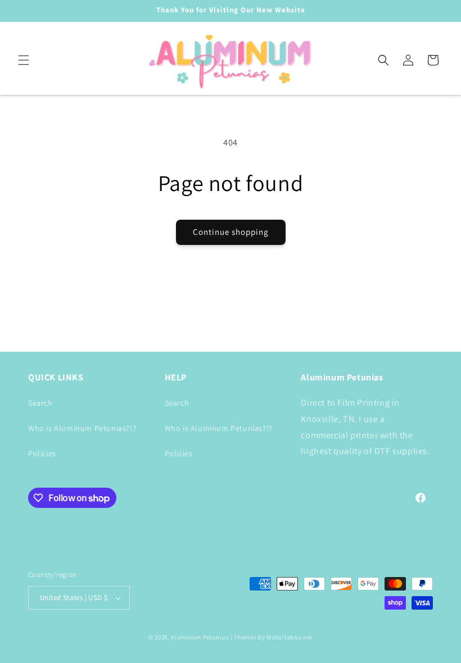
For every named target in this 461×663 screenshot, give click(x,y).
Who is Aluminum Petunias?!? (82, 428)
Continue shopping (231, 231)
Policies (42, 453)
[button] (23, 60)
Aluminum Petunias (200, 637)
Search (40, 403)
